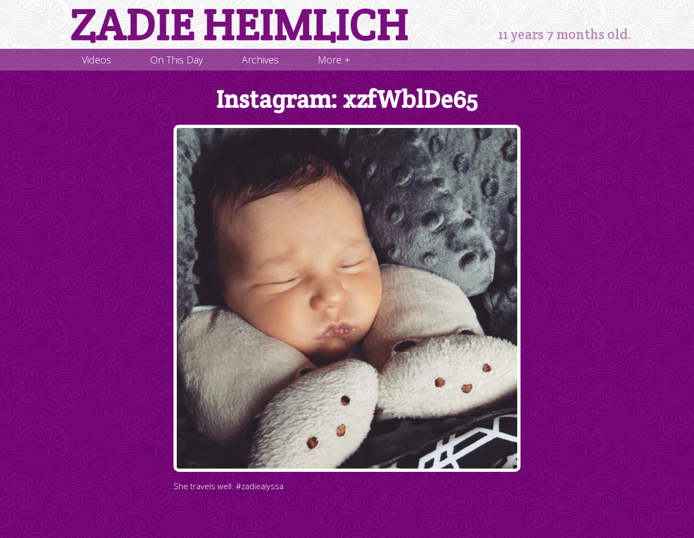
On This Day (176, 59)
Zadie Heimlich (239, 24)
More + (334, 59)
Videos (96, 59)
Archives (260, 59)
